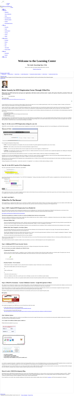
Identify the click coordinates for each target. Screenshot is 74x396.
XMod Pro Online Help (37, 69)
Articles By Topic (3, 76)
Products (4, 10)
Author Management (24, 74)
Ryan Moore (6, 96)
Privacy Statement (24, 395)
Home (4, 9)
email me (49, 377)
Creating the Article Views (53, 74)
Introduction (3, 74)
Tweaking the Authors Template (35, 74)
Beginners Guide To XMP (4, 73)
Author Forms (16, 74)
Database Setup (10, 74)
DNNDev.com (4, 6)
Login (8, 4)
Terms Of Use (30, 395)
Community (5, 38)
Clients (4, 51)
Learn (5, 25)
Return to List (2, 78)
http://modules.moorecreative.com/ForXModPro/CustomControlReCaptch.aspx (17, 308)
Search (12, 7)
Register (8, 3)
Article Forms (44, 74)
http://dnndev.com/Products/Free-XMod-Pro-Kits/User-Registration (13, 213)
